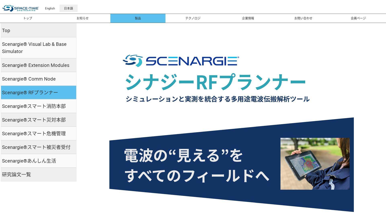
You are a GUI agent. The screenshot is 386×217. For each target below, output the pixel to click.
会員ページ (358, 18)
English (50, 8)
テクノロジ (192, 18)
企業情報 (248, 18)
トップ (27, 18)
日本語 (68, 8)
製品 (138, 18)
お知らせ (83, 18)
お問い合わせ (303, 18)
